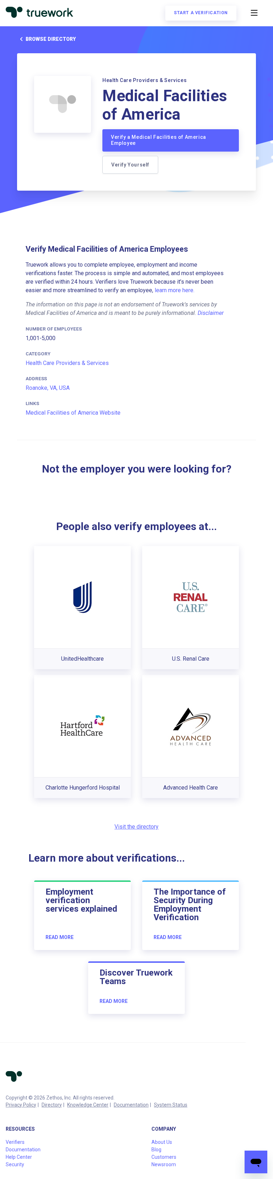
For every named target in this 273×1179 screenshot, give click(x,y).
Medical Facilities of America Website (73, 412)
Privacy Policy (21, 1105)
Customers (163, 1157)
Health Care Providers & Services (67, 363)
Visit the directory (136, 826)
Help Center (19, 1157)
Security (15, 1164)
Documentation (131, 1105)
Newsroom (163, 1164)
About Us (161, 1142)
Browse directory (51, 39)
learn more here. (174, 290)
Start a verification (201, 12)
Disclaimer (211, 313)
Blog (156, 1149)
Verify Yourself (130, 165)
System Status (170, 1105)
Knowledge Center (87, 1105)
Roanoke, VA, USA (48, 387)
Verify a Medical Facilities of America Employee (158, 140)
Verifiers (15, 1142)
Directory (52, 1105)
